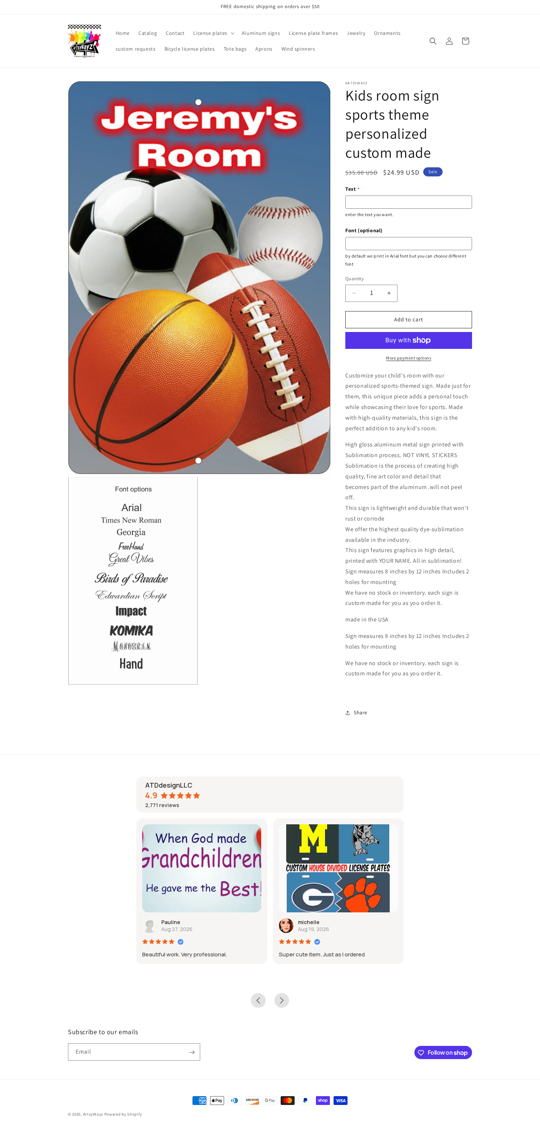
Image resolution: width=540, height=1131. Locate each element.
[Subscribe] (192, 1052)
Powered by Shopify (123, 1114)
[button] (213, 33)
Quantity (354, 279)
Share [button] (360, 712)
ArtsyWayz (93, 1114)
